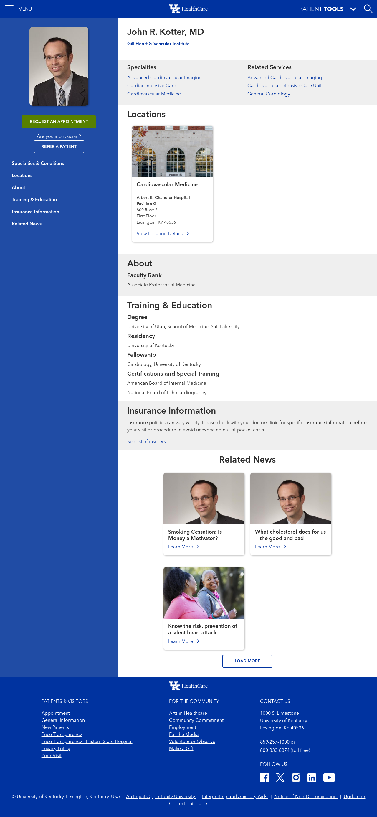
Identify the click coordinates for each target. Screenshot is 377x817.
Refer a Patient (59, 147)
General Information (63, 720)
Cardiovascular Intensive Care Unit (284, 86)
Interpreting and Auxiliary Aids (235, 797)
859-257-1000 (275, 742)
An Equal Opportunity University (161, 797)
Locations (22, 176)
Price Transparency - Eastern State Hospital (87, 742)
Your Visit (52, 756)
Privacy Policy (56, 749)
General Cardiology (268, 94)
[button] (18, 9)
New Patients (55, 727)
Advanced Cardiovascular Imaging (164, 78)
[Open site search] (368, 9)
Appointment (56, 713)
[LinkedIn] (311, 778)
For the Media (184, 734)
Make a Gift (181, 749)
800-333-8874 (275, 750)
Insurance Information (35, 212)
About (18, 188)
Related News (27, 224)
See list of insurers (146, 442)
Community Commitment (196, 720)
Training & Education (34, 200)
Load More (247, 661)
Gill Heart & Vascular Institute (158, 44)
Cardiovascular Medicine (154, 94)
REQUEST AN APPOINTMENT (59, 122)
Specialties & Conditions (38, 163)
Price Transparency (62, 734)
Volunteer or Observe (192, 742)
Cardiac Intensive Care (151, 86)
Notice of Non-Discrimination (306, 797)
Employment (182, 727)
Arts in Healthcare (188, 713)
